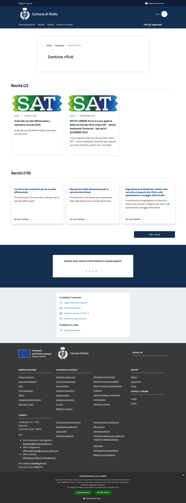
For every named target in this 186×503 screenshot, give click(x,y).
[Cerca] (164, 14)
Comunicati (136, 381)
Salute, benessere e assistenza (107, 395)
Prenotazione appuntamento (68, 422)
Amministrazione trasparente (106, 422)
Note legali (98, 445)
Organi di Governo (26, 377)
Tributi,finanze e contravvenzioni (108, 386)
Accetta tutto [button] (83, 493)
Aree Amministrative (28, 381)
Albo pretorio (99, 426)
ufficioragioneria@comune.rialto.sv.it (40, 450)
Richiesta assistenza (65, 435)
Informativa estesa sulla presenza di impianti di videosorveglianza (109, 437)
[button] (93, 498)
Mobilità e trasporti (64, 408)
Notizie (134, 377)
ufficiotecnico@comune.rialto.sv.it (39, 458)
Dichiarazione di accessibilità (106, 450)
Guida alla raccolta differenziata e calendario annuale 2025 (32, 123)
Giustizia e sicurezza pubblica (106, 381)
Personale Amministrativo (30, 399)
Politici (21, 395)
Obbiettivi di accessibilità (104, 455)
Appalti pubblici (62, 395)
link (117, 487)
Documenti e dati (26, 404)
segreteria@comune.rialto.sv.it (37, 443)
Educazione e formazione (104, 377)
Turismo (59, 404)
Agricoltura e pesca (102, 404)
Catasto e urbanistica (65, 399)
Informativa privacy (102, 431)
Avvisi (16, 115)
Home (48, 45)
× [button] (183, 475)
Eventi (134, 403)
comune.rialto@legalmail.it (35, 463)
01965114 (38, 467)
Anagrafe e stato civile (65, 377)
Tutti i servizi (154, 234)
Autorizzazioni (100, 399)
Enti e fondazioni (26, 390)
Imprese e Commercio (65, 390)
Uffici (21, 386)
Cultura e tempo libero (65, 381)
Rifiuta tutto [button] (103, 492)
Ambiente (98, 390)
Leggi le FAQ (61, 431)
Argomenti (59, 45)
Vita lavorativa (62, 386)
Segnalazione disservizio (66, 426)
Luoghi (134, 398)
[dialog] (93, 487)
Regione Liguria (25, 3)
